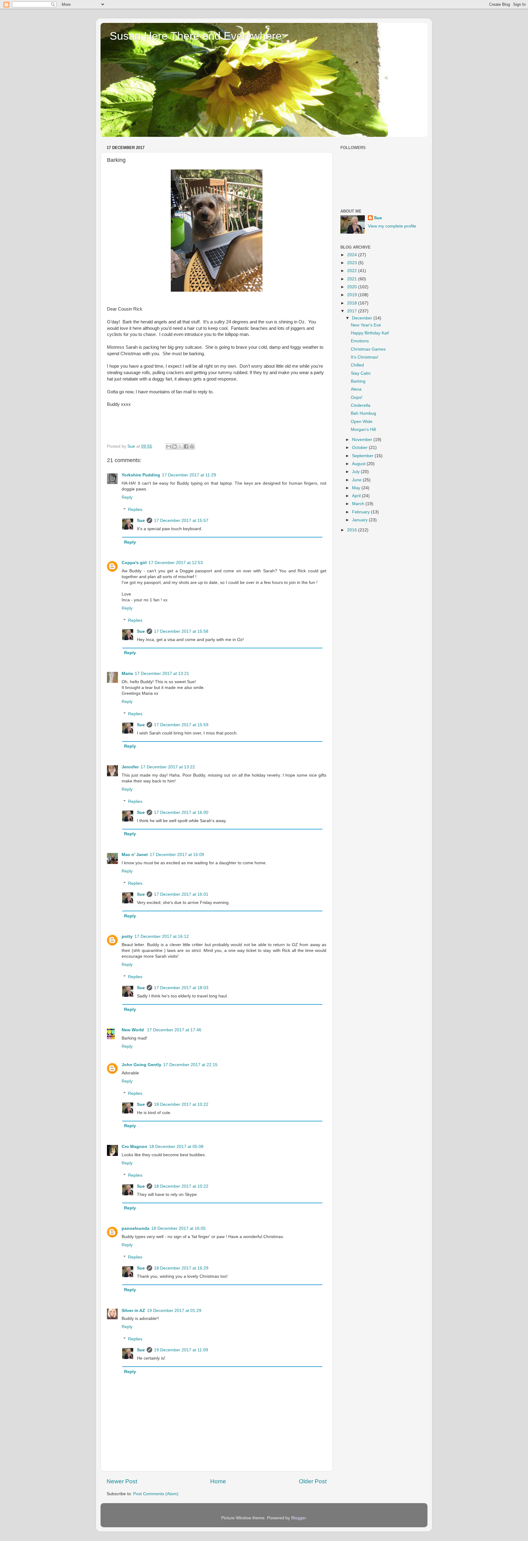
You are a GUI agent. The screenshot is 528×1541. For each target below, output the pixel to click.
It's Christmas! (364, 357)
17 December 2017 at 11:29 (189, 475)
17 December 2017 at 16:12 (161, 936)
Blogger (298, 1518)
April (357, 496)
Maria (127, 673)
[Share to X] (180, 446)
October (360, 447)
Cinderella (360, 405)
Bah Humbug (363, 413)
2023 (352, 262)
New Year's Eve (366, 325)
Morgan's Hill (363, 429)
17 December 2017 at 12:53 (175, 562)
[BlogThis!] (174, 446)
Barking (358, 381)
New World (133, 1030)
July (356, 471)
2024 (352, 255)
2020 (352, 287)
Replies (135, 509)
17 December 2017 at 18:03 (181, 987)
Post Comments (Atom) (155, 1494)
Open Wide (361, 421)
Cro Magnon (134, 1146)
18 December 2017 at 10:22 (181, 1104)
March (358, 503)
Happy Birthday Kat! (370, 333)
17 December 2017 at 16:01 (181, 894)
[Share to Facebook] (186, 446)
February (361, 512)
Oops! (356, 397)
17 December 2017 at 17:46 (174, 1030)
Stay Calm (361, 373)
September (363, 456)
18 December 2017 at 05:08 (176, 1146)
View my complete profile (392, 226)
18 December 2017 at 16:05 (178, 1228)
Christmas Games (368, 349)
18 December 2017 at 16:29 (181, 1268)
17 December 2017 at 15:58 (181, 631)
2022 (352, 270)
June (357, 480)
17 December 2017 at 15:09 (177, 854)
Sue (141, 520)
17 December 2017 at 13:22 (168, 767)
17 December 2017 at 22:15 (190, 1064)
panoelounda (135, 1228)
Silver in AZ (133, 1310)
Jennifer (130, 767)
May (356, 488)
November (362, 439)
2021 (352, 279)
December (362, 318)
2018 (352, 303)
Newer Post (122, 1481)
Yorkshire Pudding (141, 475)
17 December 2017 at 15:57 (181, 520)
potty (127, 936)
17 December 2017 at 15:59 (181, 725)
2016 (352, 530)
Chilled (357, 365)
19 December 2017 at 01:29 (174, 1310)
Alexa (356, 389)
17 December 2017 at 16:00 (181, 812)
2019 (352, 295)
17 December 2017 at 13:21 (162, 673)
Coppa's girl (134, 562)
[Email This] (169, 446)
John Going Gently (141, 1064)
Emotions (360, 341)
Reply (127, 497)
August (359, 463)
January (360, 520)
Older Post (313, 1481)
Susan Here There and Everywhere (196, 36)
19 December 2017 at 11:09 (181, 1350)
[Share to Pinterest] (192, 446)
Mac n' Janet (135, 854)
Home (218, 1481)
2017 (352, 311)
